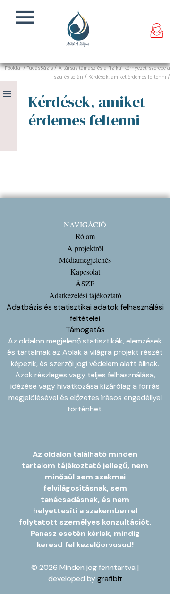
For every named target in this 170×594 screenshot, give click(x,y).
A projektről (85, 248)
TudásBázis (40, 68)
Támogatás (85, 330)
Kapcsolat (85, 271)
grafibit (109, 579)
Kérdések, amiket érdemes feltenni (127, 77)
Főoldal (13, 68)
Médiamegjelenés (85, 260)
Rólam (85, 236)
